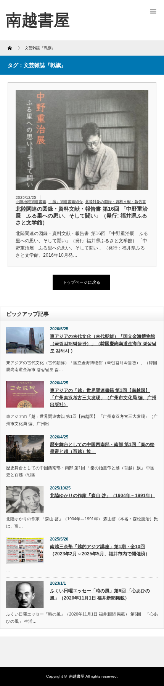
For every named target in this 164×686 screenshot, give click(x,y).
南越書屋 (76, 676)
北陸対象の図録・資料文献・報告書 (115, 202)
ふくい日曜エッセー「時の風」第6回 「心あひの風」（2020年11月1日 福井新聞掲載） (100, 594)
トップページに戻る (81, 282)
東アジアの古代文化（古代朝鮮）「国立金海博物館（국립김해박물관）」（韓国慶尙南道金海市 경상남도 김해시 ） (103, 343)
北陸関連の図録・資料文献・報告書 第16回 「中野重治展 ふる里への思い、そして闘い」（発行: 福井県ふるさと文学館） (82, 215)
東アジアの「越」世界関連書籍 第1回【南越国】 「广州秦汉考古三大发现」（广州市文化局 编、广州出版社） (103, 397)
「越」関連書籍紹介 (65, 202)
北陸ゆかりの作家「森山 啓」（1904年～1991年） (102, 495)
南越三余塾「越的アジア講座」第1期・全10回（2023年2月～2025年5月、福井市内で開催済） (100, 550)
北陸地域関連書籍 (31, 202)
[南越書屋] (38, 20)
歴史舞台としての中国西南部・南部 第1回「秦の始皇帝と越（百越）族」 (102, 448)
